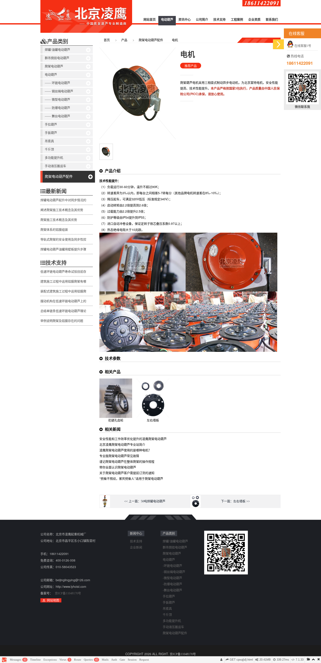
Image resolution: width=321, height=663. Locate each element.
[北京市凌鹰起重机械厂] (86, 16)
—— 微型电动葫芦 (57, 99)
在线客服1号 (302, 45)
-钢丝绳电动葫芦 (174, 572)
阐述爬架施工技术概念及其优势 (61, 210)
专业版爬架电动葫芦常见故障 (119, 456)
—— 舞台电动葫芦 (57, 116)
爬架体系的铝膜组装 (54, 229)
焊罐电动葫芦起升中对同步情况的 (63, 200)
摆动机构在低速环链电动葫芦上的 (63, 301)
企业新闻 (136, 547)
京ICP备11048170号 (68, 593)
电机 (175, 40)
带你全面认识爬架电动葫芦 (117, 467)
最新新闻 (56, 191)
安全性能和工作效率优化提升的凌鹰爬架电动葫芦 (133, 439)
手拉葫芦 (51, 124)
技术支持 (219, 19)
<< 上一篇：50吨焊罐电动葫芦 (144, 501)
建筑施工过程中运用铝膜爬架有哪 (63, 281)
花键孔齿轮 (115, 420)
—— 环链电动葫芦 (57, 83)
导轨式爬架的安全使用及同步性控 (63, 239)
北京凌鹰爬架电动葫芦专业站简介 (122, 444)
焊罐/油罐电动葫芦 (57, 49)
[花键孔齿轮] (115, 381)
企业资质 (254, 19)
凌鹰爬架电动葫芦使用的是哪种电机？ (125, 450)
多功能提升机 (54, 157)
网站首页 (149, 19)
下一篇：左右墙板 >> (235, 501)
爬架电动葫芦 (54, 66)
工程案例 (237, 19)
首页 (107, 40)
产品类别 (57, 41)
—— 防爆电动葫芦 (57, 108)
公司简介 (202, 19)
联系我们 (272, 19)
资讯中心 (184, 19)
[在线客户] (278, 44)
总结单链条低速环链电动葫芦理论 (63, 311)
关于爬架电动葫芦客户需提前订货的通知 (126, 473)
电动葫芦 (167, 19)
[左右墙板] (152, 381)
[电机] (106, 146)
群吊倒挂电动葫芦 (57, 58)
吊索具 (49, 141)
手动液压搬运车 (55, 166)
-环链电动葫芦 (172, 565)
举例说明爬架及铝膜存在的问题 (61, 321)
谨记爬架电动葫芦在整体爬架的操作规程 (126, 461)
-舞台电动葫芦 (172, 590)
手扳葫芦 (51, 132)
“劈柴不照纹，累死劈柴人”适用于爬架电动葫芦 (131, 478)
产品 (124, 40)
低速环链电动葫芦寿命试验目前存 (63, 271)
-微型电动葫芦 (172, 578)
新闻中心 (136, 533)
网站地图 (53, 600)
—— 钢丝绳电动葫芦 (59, 91)
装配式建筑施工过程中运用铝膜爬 (63, 291)
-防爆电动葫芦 (172, 584)
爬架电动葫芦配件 (59, 176)
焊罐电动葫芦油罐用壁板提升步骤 (63, 249)
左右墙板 (153, 420)
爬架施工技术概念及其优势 (58, 220)
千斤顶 (49, 149)
